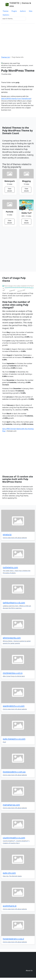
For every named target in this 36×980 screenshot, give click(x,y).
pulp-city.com (9, 872)
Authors (23, 11)
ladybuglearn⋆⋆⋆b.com (14, 602)
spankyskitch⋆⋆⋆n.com (13, 705)
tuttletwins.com (10, 567)
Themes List (5, 57)
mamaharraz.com (11, 804)
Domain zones (29, 967)
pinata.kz (7, 534)
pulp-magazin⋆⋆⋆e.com (14, 738)
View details (9, 190)
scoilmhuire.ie (9, 905)
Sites (30, 11)
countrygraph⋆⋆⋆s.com (14, 837)
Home (12, 963)
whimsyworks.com (12, 637)
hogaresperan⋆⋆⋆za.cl (13, 938)
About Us (29, 970)
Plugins (14, 11)
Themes (5, 11)
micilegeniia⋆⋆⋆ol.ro (12, 673)
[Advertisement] (18, 37)
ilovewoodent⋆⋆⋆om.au (14, 771)
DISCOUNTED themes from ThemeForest (16, 99)
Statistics (6, 15)
